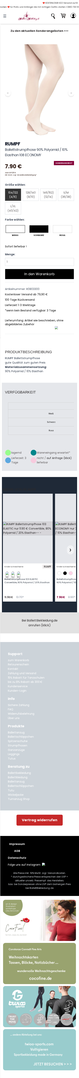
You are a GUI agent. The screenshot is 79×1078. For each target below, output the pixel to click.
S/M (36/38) (66, 195)
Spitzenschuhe (18, 741)
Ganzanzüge (16, 750)
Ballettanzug (16, 732)
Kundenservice (18, 686)
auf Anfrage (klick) (59, 458)
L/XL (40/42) (13, 208)
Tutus (12, 758)
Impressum (17, 844)
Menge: (10, 254)
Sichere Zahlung (18, 705)
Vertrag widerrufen (39, 820)
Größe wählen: (15, 185)
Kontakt (13, 669)
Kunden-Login (17, 691)
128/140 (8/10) (31, 195)
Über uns (14, 718)
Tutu (11, 790)
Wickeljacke (16, 795)
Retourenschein (18, 664)
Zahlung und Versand (22, 673)
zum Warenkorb (18, 660)
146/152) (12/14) (48, 195)
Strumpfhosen (17, 745)
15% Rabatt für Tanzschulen (26, 678)
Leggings (14, 754)
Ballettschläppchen (21, 737)
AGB (17, 851)
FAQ (10, 709)
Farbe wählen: (15, 220)
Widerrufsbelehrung (21, 714)
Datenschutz (17, 858)
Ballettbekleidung (19, 773)
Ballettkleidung (17, 777)
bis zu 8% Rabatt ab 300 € (25, 682)
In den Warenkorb (39, 274)
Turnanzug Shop (19, 799)
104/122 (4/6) (13, 195)
